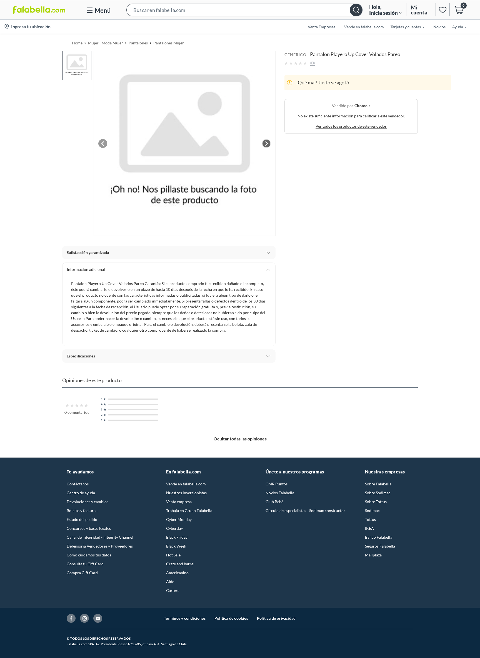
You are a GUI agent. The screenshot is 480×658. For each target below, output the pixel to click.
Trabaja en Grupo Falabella (189, 510)
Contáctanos (78, 483)
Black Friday (177, 537)
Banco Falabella (378, 537)
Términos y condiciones (185, 618)
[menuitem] (404, 26)
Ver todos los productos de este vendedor (351, 126)
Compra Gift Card (82, 572)
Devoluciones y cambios (87, 501)
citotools (362, 105)
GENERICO (295, 54)
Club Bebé (274, 501)
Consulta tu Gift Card (85, 563)
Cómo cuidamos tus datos (89, 555)
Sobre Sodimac (378, 492)
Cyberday (174, 528)
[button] (244, 9)
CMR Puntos (277, 483)
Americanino (177, 572)
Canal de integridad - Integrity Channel (100, 537)
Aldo (170, 581)
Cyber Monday (179, 519)
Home (77, 43)
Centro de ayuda (81, 492)
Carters (172, 590)
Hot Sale (173, 555)
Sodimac (372, 510)
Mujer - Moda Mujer (105, 43)
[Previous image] (102, 143)
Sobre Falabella (378, 483)
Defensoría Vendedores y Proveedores (100, 546)
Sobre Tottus (376, 501)
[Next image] (266, 143)
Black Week (176, 546)
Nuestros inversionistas (186, 492)
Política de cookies (231, 618)
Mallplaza (373, 555)
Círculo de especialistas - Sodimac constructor (305, 510)
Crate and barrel (180, 563)
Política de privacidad (276, 618)
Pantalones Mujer (168, 43)
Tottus (370, 519)
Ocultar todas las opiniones (240, 438)
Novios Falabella (280, 492)
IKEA (369, 528)
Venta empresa (179, 501)
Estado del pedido (82, 519)
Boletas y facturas (82, 510)
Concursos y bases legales (89, 528)
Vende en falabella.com (186, 483)
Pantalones (138, 43)
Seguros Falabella (380, 546)
